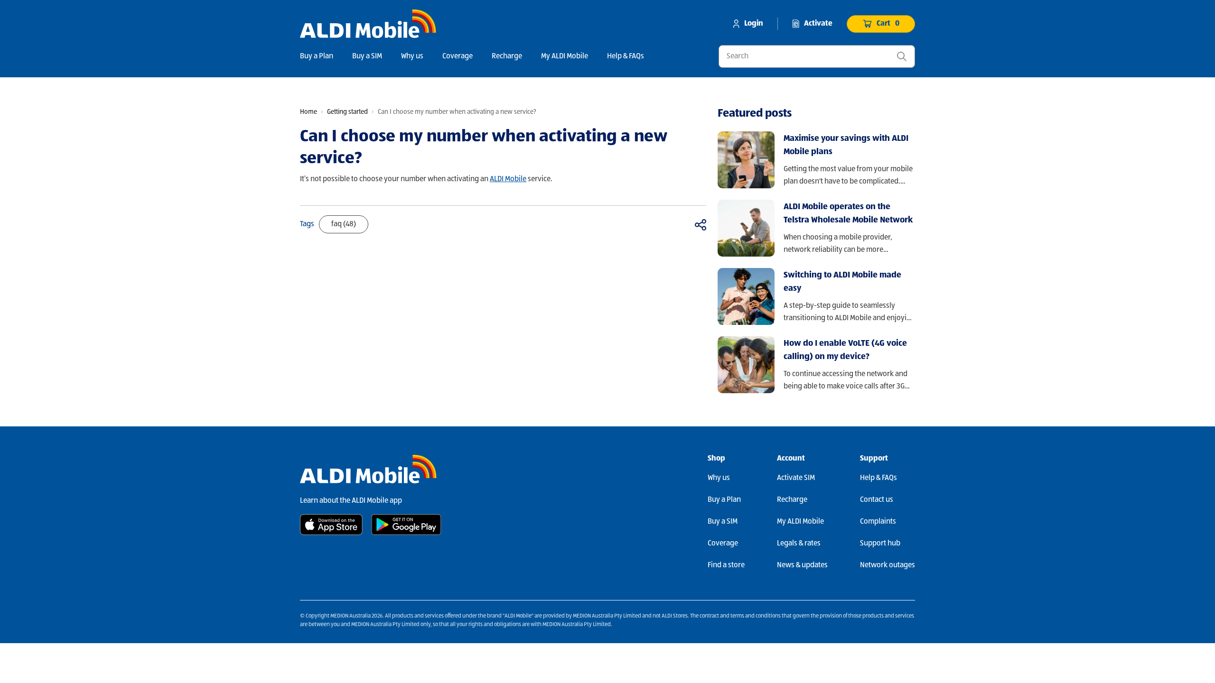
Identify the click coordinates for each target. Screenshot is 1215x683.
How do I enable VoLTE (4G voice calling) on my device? (845, 350)
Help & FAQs (625, 56)
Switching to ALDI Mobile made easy (842, 282)
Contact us (876, 500)
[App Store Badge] (331, 524)
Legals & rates (799, 543)
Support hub (880, 543)
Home (308, 112)
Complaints (878, 522)
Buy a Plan (316, 56)
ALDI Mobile (508, 179)
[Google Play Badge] (406, 524)
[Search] (901, 56)
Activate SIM (796, 478)
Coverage (457, 56)
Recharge (507, 56)
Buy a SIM (367, 56)
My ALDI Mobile (564, 56)
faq (343, 224)
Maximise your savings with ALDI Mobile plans (846, 145)
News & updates (802, 565)
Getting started (347, 112)
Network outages (887, 565)
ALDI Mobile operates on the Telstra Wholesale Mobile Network (848, 213)
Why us (412, 56)
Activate (818, 24)
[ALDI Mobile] (368, 24)
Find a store (726, 565)
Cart (888, 24)
